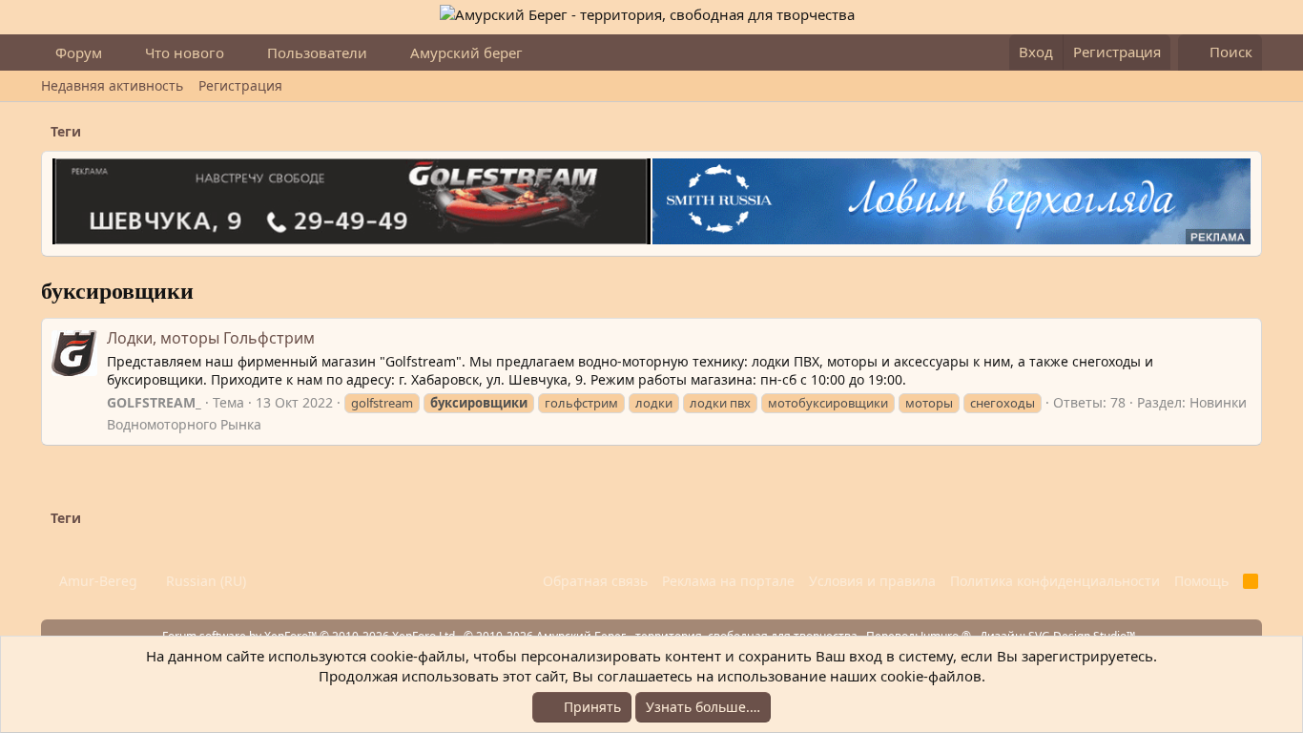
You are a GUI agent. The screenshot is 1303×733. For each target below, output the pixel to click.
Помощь (1201, 581)
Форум (78, 52)
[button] (117, 53)
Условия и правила (872, 581)
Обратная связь (595, 581)
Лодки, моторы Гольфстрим (211, 337)
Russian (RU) (204, 581)
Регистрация (240, 85)
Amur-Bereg (96, 581)
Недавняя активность (112, 85)
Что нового (184, 52)
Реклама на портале (728, 581)
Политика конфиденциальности (1055, 581)
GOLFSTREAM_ (154, 402)
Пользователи (317, 52)
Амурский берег (466, 52)
